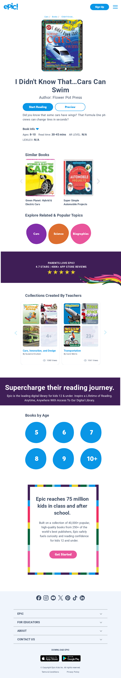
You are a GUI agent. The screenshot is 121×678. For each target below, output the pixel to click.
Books (54, 17)
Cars (46, 17)
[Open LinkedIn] (82, 597)
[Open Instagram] (46, 597)
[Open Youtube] (53, 597)
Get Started (63, 554)
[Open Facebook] (38, 597)
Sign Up (99, 7)
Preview (70, 107)
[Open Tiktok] (75, 597)
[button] (40, 333)
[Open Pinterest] (67, 597)
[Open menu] (115, 7)
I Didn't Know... (67, 17)
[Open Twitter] (60, 597)
